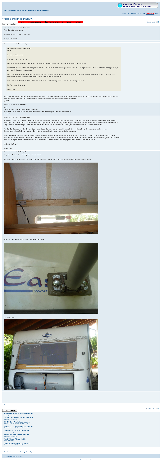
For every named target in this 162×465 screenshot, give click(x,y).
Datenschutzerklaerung (74, 459)
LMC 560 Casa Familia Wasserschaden (17, 422)
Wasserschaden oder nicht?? (17, 19)
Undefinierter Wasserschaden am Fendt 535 (18, 426)
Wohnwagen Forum (14, 10)
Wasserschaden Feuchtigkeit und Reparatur (35, 10)
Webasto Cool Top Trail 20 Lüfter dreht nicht (18, 418)
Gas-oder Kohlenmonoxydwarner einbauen (18, 413)
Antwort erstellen (9, 24)
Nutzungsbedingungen (88, 459)
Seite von (151, 22)
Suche (124, 13)
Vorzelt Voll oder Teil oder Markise (15, 439)
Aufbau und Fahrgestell (10, 432)
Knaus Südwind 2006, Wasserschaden (16, 443)
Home (5, 10)
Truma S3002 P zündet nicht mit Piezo (16, 435)
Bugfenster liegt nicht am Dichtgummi (16, 430)
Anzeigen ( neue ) (135, 13)
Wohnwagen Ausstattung (10, 415)
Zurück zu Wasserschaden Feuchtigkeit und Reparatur (20, 452)
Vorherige (6, 405)
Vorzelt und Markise (9, 440)
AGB (143, 13)
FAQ (128, 13)
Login (156, 13)
